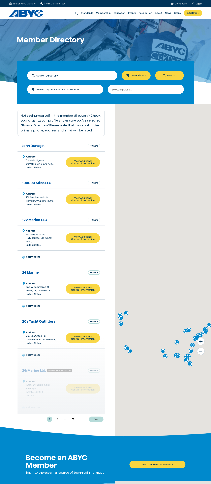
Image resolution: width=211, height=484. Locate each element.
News (168, 13)
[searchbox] (148, 90)
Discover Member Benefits (157, 464)
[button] (127, 348)
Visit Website (33, 257)
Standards (87, 13)
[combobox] (146, 89)
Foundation (145, 13)
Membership (103, 13)
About (158, 13)
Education (119, 13)
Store (177, 13)
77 (72, 419)
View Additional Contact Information (83, 162)
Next (96, 419)
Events (132, 13)
